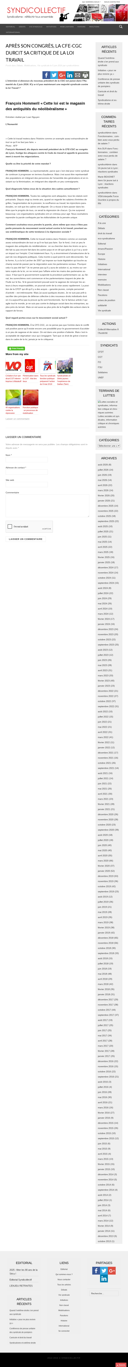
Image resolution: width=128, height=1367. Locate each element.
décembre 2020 (105, 814)
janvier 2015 (104, 1169)
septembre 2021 (106, 768)
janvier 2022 (104, 747)
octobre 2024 (104, 578)
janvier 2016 (104, 1118)
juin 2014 (102, 1205)
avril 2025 (103, 547)
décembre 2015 (105, 1123)
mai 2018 (102, 974)
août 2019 (103, 896)
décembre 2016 (105, 1061)
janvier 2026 (104, 500)
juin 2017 (102, 1030)
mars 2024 (103, 614)
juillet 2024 (103, 593)
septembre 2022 (106, 706)
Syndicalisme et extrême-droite (23, 1343)
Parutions (94, 27)
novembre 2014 (105, 1179)
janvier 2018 (104, 994)
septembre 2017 (106, 1015)
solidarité (102, 305)
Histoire (81, 27)
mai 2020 (102, 850)
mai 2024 (102, 603)
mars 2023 (103, 675)
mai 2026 (102, 480)
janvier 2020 (104, 871)
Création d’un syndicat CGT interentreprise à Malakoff (13, 378)
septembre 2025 (106, 521)
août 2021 (103, 773)
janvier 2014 (104, 1231)
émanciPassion (105, 248)
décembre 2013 (105, 1236)
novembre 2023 (105, 634)
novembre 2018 (105, 943)
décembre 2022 (105, 691)
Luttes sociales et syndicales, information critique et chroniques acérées (109, 421)
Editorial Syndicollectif (21, 1279)
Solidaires (103, 372)
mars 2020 (103, 860)
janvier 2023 (104, 686)
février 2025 (104, 557)
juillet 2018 (103, 963)
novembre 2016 (105, 1066)
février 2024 (104, 619)
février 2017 (104, 1051)
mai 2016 (102, 1097)
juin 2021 (102, 783)
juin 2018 (102, 968)
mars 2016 (103, 1107)
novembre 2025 (105, 511)
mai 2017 (102, 1035)
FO (99, 362)
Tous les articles (64, 1285)
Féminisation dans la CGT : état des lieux (30, 378)
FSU (100, 367)
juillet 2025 (103, 531)
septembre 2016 (106, 1076)
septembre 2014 (106, 1190)
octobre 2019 (104, 886)
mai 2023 (102, 665)
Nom (9, 455)
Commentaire (12, 492)
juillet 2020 (103, 840)
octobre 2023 (104, 639)
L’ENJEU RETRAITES (21, 1285)
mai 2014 (102, 1210)
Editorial (10, 27)
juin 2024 (102, 598)
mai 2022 (102, 727)
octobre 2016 (104, 1071)
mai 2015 (102, 1148)
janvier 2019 (104, 932)
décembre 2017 (105, 999)
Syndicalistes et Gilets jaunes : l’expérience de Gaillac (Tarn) (63, 380)
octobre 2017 (104, 1010)
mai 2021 (102, 788)
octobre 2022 (104, 701)
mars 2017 (103, 1046)
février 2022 (104, 742)
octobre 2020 (104, 824)
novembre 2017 (105, 1004)
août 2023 (103, 650)
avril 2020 (103, 855)
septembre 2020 (106, 830)
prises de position (106, 300)
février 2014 (104, 1226)
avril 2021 (103, 794)
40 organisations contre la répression (13, 410)
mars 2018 (103, 984)
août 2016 (103, 1082)
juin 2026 (102, 475)
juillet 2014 (103, 1200)
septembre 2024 (106, 583)
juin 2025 (102, 536)
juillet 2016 (103, 1087)
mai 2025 (102, 542)
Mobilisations (67, 27)
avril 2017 (103, 1040)
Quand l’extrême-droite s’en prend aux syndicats (108, 61)
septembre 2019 (106, 891)
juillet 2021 (103, 778)
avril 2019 (103, 917)
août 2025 (103, 526)
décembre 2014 (105, 1174)
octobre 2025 (104, 516)
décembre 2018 (105, 938)
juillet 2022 (103, 716)
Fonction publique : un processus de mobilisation (30, 410)
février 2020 (104, 866)
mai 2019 (102, 912)
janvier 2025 (104, 562)
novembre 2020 (105, 819)
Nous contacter (64, 1279)
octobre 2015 (104, 1133)
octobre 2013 (104, 1241)
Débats (22, 27)
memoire (102, 279)
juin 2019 (102, 907)
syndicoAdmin (72, 65)
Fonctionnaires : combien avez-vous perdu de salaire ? (108, 140)
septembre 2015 (106, 1138)
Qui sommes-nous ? (64, 1274)
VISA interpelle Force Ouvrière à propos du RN (108, 200)
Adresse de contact (16, 467)
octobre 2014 (104, 1184)
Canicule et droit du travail (21, 1337)
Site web (10, 480)
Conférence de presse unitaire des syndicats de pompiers (109, 82)
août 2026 (103, 464)
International (13, 32)
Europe (101, 254)
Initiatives (51, 27)
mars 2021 (103, 799)
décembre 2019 (105, 876)
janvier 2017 (104, 1056)
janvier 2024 (104, 624)
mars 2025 (103, 552)
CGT (100, 357)
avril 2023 (103, 670)
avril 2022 (103, 732)
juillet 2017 (103, 1025)
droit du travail (105, 233)
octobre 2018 (104, 948)
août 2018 (103, 958)
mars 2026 (103, 490)
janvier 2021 (104, 809)
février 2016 (104, 1112)
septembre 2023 (106, 644)
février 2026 (104, 495)
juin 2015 (102, 1143)
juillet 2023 (103, 655)
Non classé (103, 290)
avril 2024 (103, 608)
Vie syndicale (35, 27)
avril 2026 (103, 485)
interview (102, 274)
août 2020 (103, 835)
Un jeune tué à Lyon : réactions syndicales (108, 184)
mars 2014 (103, 1220)
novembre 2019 (105, 881)
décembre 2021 (105, 752)
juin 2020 (102, 845)
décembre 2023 (105, 629)
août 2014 (103, 1195)
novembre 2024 (105, 572)
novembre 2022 (105, 696)
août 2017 (103, 1020)
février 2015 (104, 1164)
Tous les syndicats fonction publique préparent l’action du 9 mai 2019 (47, 380)
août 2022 (103, 711)
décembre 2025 (105, 506)
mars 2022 (103, 737)
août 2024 (103, 588)
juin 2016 (102, 1092)
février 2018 (104, 989)
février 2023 (104, 680)
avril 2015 (103, 1154)
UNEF (101, 377)
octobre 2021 (104, 763)
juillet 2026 (103, 469)
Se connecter (64, 1331)
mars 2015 (103, 1159)
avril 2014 (103, 1215)
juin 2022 (102, 722)
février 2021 (104, 804)
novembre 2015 (105, 1128)
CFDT (101, 352)
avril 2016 (103, 1102)
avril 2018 (103, 979)
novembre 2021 (105, 758)
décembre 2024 (105, 567)
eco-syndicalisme (106, 238)
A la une (102, 223)
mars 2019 (103, 922)
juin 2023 (102, 660)
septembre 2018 (106, 953)
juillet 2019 (103, 902)
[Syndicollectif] (64, 14)
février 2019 (104, 927)
